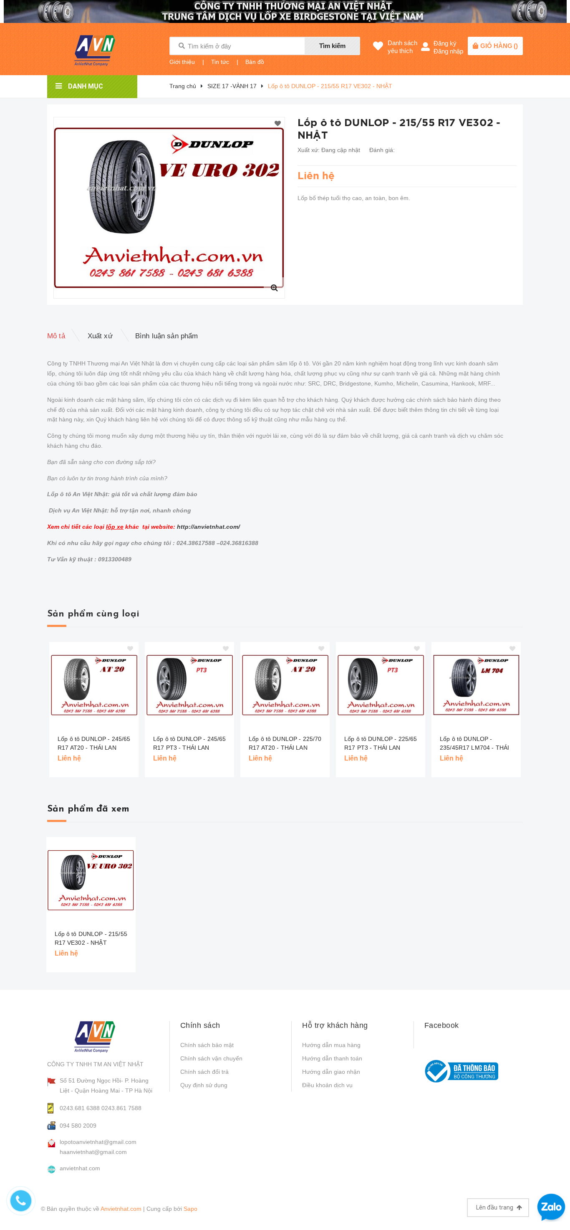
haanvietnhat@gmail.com (93, 1152)
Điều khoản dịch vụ (327, 1085)
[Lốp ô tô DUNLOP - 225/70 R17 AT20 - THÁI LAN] (285, 685)
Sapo (190, 1208)
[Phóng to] (274, 287)
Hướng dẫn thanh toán (332, 1058)
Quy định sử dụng (203, 1085)
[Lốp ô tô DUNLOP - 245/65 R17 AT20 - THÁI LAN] (94, 685)
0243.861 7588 (121, 1108)
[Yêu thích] (278, 124)
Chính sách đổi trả (204, 1071)
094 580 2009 (78, 1125)
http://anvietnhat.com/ (208, 526)
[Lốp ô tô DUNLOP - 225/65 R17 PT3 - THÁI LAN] (380, 685)
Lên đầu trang (495, 1207)
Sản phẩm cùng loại (93, 614)
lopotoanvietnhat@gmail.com (98, 1142)
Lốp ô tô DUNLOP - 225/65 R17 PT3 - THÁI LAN (380, 743)
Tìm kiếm (332, 45)
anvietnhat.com (80, 1168)
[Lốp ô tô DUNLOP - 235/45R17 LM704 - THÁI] (476, 685)
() (499, 45)
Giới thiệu (182, 61)
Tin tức (220, 61)
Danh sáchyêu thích (402, 46)
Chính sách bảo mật (207, 1045)
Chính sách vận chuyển (211, 1058)
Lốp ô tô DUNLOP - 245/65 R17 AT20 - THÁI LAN (94, 743)
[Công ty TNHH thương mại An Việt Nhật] (101, 1036)
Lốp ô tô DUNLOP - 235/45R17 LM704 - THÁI (474, 743)
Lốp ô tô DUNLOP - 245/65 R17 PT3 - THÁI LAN (189, 743)
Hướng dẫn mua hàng (331, 1045)
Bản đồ (254, 61)
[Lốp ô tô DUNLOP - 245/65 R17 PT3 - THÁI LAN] (189, 685)
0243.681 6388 (80, 1108)
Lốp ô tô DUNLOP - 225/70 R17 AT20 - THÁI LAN (285, 743)
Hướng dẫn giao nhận (331, 1071)
